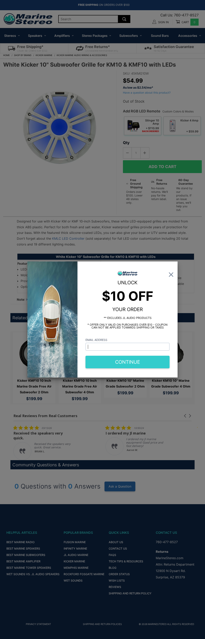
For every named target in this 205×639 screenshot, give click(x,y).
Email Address (96, 340)
